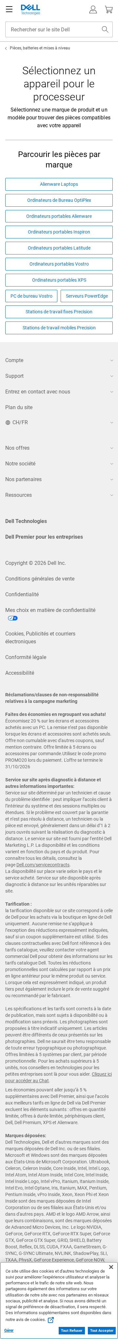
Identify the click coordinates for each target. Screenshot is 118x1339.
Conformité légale (25, 657)
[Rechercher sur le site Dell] (105, 29)
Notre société (20, 464)
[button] (93, 9)
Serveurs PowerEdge (87, 296)
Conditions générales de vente (39, 579)
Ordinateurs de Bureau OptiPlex (59, 200)
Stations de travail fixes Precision (59, 311)
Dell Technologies (26, 521)
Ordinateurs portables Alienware (59, 216)
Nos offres (17, 448)
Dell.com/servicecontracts (42, 864)
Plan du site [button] (18, 407)
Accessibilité (19, 673)
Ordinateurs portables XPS (59, 280)
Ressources (18, 495)
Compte (14, 360)
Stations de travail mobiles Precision (59, 327)
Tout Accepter (101, 1331)
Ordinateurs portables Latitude (59, 248)
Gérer (9, 1330)
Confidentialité (22, 594)
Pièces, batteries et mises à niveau (40, 48)
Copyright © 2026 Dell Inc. (35, 563)
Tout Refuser (71, 1331)
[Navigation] (9, 9)
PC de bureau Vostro (31, 296)
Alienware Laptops (59, 184)
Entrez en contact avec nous (37, 392)
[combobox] (59, 29)
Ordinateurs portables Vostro (59, 264)
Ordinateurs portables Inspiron (59, 232)
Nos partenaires (23, 479)
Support (14, 376)
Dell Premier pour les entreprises (44, 537)
